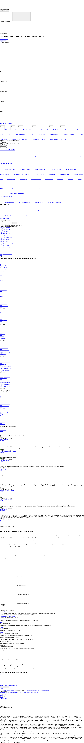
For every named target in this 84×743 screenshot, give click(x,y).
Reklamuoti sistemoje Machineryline (7, 692)
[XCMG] (13, 677)
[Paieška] (22, 16)
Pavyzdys (2, 622)
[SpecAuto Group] (66, 677)
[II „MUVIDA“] (48, 677)
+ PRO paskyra (12, 616)
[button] (42, 27)
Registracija (2, 669)
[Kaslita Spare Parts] (57, 677)
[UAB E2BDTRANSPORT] (30, 680)
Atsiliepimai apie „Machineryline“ (32, 690)
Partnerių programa (34, 692)
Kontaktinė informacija (12, 685)
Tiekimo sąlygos (3, 690)
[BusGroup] (30, 677)
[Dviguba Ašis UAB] (13, 680)
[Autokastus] (39, 677)
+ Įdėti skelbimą (3, 611)
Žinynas (5, 685)
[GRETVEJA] (22, 677)
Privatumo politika (10, 690)
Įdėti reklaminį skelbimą (25, 692)
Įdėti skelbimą (3, 145)
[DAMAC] (74, 677)
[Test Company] (66, 680)
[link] (42, 141)
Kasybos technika (6, 196)
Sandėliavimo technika (7, 150)
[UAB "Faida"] (22, 680)
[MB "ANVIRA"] (57, 680)
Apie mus (2, 685)
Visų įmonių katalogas (4, 674)
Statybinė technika (6, 123)
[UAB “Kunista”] (48, 680)
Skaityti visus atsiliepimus (5, 429)
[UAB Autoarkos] (4, 677)
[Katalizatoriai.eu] (4, 680)
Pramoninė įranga (6, 163)
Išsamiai (1, 627)
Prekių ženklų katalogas (44, 690)
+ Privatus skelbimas (4, 616)
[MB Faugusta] (39, 680)
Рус (2, 688)
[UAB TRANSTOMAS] (74, 680)
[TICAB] (4, 683)
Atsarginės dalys (5, 218)
